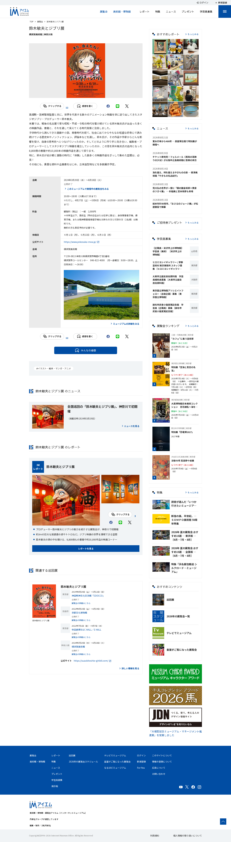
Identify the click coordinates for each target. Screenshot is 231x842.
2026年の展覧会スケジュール (83, 761)
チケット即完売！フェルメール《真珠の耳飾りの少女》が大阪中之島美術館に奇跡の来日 (175, 158)
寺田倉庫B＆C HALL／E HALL (86, 629)
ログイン (141, 755)
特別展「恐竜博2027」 (182, 432)
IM (38, 465)
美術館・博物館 (122, 11)
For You (141, 767)
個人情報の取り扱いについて (187, 835)
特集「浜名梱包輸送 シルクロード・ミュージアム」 (184, 568)
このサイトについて (162, 755)
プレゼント (188, 11)
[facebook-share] (108, 106)
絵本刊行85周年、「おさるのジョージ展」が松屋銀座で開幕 (175, 205)
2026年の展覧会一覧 (178, 616)
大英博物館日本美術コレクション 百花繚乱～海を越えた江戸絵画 (184, 405)
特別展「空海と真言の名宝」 (183, 369)
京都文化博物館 (79, 612)
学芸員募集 (206, 11)
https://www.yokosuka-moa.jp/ (80, 241)
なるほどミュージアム (115, 767)
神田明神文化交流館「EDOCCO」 (88, 595)
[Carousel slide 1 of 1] (85, 94)
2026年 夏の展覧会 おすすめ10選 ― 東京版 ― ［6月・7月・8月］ (184, 535)
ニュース (171, 11)
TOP (31, 21)
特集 (157, 11)
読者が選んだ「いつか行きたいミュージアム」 (185, 503)
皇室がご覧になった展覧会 (182, 649)
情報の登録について (162, 761)
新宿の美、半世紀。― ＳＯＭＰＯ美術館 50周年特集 (184, 519)
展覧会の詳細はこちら (81, 603)
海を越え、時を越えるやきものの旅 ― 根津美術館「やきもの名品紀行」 (175, 174)
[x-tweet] (127, 106)
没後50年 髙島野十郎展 (182, 460)
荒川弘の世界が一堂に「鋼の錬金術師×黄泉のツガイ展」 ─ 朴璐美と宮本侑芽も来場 (175, 189)
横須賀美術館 (78, 646)
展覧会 (103, 11)
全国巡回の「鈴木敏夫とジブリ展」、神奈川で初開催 (102, 408)
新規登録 (141, 761)
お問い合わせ (158, 773)
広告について (158, 767)
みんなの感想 (88, 350)
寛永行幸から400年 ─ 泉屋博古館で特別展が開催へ (175, 143)
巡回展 (170, 599)
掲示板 (54, 786)
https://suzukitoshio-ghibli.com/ (91, 660)
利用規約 (154, 835)
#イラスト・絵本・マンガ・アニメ (53, 368)
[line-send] (117, 106)
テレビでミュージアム (179, 633)
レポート (145, 11)
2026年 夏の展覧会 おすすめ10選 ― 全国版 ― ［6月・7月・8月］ (184, 552)
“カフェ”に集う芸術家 (182, 338)
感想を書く (87, 106)
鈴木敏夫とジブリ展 (60, 466)
